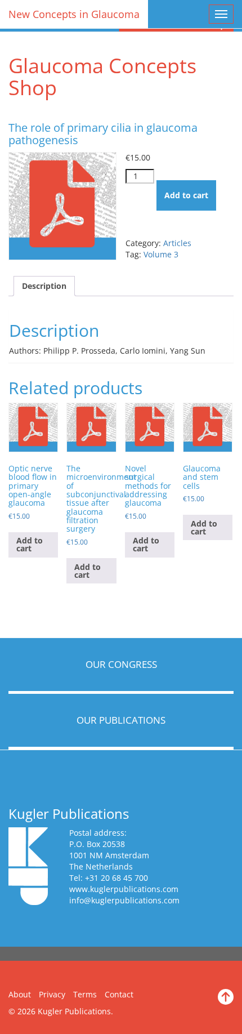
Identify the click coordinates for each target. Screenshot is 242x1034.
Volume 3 (161, 254)
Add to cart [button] (29, 544)
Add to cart (186, 195)
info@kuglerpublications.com (124, 900)
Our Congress (121, 664)
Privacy (52, 994)
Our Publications (121, 720)
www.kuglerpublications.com (123, 889)
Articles (177, 243)
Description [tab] (44, 285)
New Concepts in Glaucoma (74, 14)
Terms (85, 994)
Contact (119, 994)
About (19, 994)
